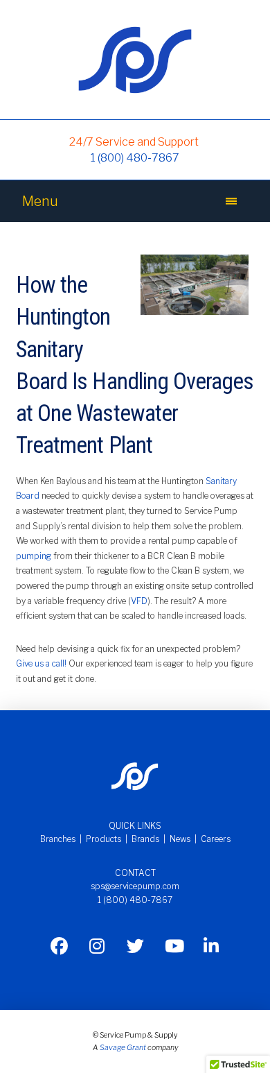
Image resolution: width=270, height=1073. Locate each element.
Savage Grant (123, 1047)
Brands (145, 839)
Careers (216, 839)
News (180, 839)
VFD (139, 601)
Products (103, 839)
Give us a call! (42, 663)
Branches (57, 839)
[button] (231, 201)
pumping (33, 556)
